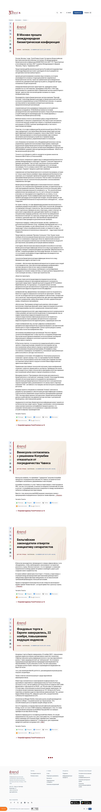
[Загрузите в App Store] (75, 802)
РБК (42, 722)
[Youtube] (21, 802)
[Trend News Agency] (13, 772)
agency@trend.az (13, 792)
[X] (17, 802)
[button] (10, 23)
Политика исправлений (53, 784)
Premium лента (34, 775)
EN (84, 808)
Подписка (65, 773)
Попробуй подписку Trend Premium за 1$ (31, 425)
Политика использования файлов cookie (85, 785)
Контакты (49, 778)
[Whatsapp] (10, 802)
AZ (87, 808)
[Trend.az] (14, 12)
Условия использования (85, 773)
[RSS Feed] (31, 802)
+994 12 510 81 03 (13, 790)
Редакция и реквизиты (52, 775)
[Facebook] (14, 802)
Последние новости (36, 773)
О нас (48, 773)
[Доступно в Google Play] (86, 802)
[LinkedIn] (28, 802)
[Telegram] (24, 802)
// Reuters (58, 495)
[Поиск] (57, 12)
